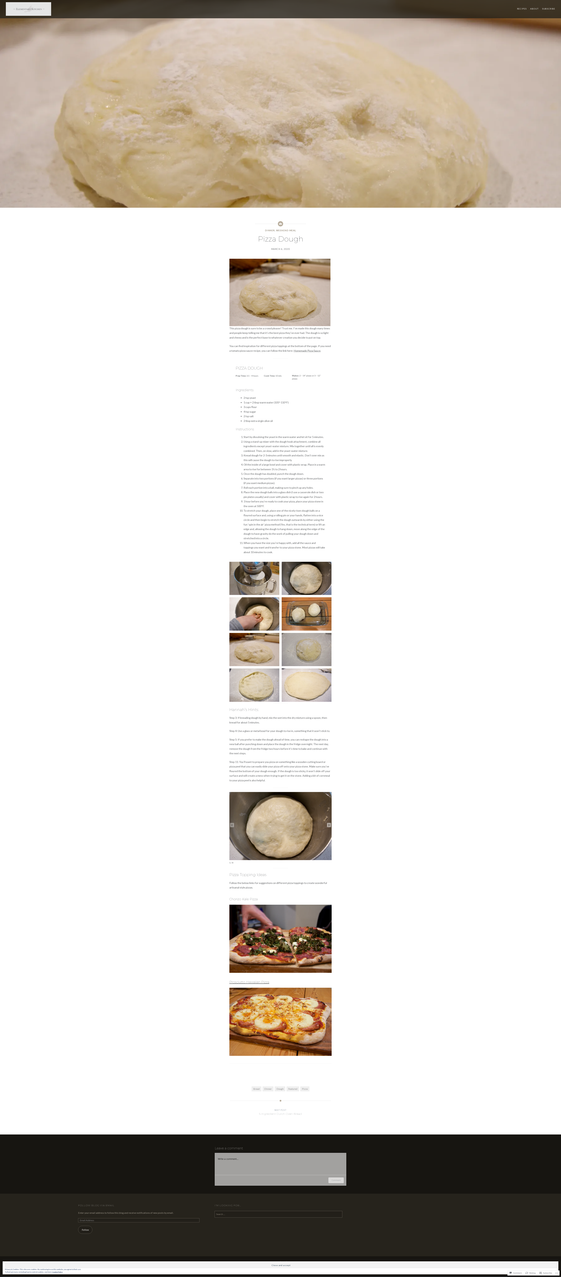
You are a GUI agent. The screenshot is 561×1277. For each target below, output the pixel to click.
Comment (336, 1180)
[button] (329, 825)
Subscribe (548, 8)
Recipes (522, 8)
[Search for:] (278, 1214)
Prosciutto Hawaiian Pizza (249, 982)
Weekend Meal (286, 230)
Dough (280, 1088)
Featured (292, 1088)
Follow (85, 1229)
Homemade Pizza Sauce (307, 350)
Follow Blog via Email (96, 1205)
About (534, 8)
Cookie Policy (57, 1272)
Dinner (270, 230)
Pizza (305, 1088)
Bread (256, 1088)
